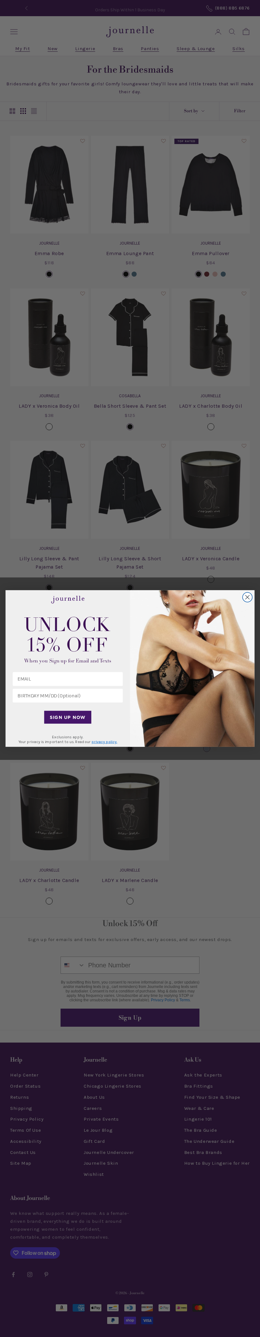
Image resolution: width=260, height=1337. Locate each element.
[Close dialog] (247, 597)
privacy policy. (104, 741)
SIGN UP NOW (68, 717)
